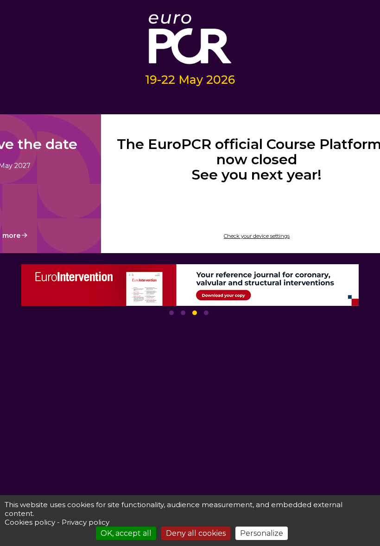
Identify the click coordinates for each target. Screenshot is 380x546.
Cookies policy (30, 522)
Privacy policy (85, 522)
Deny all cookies (196, 533)
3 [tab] (194, 312)
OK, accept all (126, 533)
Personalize (261, 533)
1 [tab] (171, 312)
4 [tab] (206, 312)
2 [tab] (183, 312)
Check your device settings (257, 236)
